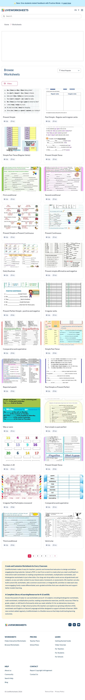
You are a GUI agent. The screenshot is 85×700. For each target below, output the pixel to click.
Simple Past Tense (52, 349)
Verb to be (49, 541)
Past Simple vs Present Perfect (57, 387)
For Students (59, 653)
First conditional (9, 195)
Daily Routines (9, 271)
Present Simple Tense (53, 155)
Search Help (9, 678)
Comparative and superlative (14, 349)
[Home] (15, 10)
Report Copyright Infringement (41, 670)
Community (9, 674)
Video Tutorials (60, 645)
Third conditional (10, 541)
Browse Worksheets (12, 645)
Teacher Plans (35, 641)
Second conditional (53, 195)
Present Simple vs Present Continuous (18, 233)
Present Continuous (53, 233)
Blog (6, 682)
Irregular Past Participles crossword (17, 503)
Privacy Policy (59, 691)
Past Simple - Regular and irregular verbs (61, 117)
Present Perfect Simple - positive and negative (21, 311)
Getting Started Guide (63, 641)
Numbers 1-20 (9, 465)
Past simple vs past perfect (55, 427)
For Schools (59, 657)
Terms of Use (49, 691)
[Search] (4, 16)
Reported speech (10, 387)
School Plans (34, 645)
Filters (9, 83)
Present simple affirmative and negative (61, 271)
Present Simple (9, 117)
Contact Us (34, 674)
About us (8, 670)
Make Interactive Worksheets (15, 641)
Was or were (8, 427)
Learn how (67, 3)
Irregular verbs (51, 311)
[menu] (82, 10)
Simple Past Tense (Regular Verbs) (16, 155)
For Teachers (59, 649)
